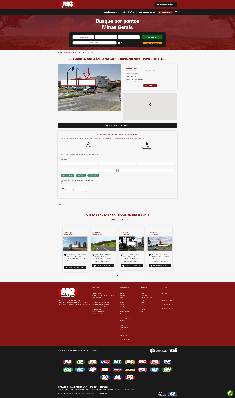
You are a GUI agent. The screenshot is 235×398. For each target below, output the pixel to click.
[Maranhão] (105, 369)
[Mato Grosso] (117, 362)
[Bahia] (68, 362)
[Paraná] (155, 362)
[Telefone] (162, 304)
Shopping (122, 323)
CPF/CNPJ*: (64, 160)
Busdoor (122, 302)
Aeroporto (123, 293)
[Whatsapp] (162, 301)
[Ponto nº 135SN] (160, 244)
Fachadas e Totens (97, 300)
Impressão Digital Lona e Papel (101, 304)
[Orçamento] (165, 12)
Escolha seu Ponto (111, 12)
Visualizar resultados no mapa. (130, 43)
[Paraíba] (130, 377)
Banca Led (123, 300)
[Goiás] (105, 362)
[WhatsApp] (230, 393)
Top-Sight (122, 325)
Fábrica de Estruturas (147, 12)
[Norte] (117, 369)
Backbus (122, 295)
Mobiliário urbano (125, 311)
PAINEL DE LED (96, 309)
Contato (143, 309)
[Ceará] (80, 362)
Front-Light (123, 307)
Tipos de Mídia (128, 12)
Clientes (143, 302)
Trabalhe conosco (146, 307)
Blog (142, 304)
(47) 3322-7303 (146, 148)
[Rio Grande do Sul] (68, 369)
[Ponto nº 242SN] (131, 244)
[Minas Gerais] (142, 362)
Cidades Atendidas (146, 297)
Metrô (121, 309)
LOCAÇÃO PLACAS (67, 175)
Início (60, 52)
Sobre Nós (144, 295)
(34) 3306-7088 (146, 146)
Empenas (122, 304)
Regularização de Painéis (99, 313)
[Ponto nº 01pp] (103, 244)
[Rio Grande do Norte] (167, 369)
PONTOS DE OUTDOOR (126, 339)
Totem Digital (124, 327)
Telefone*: (63, 167)
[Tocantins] (105, 377)
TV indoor (123, 332)
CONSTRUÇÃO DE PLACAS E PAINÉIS (103, 295)
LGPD (142, 311)
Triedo (122, 330)
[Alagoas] (117, 377)
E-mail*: (140, 160)
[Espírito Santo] (92, 362)
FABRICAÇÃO (80, 175)
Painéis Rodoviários (125, 318)
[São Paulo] (92, 369)
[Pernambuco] (167, 362)
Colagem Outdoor (97, 293)
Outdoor (67, 52)
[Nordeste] (130, 369)
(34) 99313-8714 (88, 146)
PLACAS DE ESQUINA (98, 311)
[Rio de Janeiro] (155, 369)
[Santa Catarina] (80, 369)
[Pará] (142, 369)
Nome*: (101, 160)
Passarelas (123, 320)
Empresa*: (121, 167)
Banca (121, 297)
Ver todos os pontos (117, 220)
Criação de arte (145, 300)
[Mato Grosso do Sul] (130, 362)
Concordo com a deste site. (78, 180)
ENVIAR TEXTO (93, 175)
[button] (150, 104)
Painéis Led (123, 316)
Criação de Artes (97, 297)
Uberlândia (77, 52)
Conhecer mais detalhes (74, 263)
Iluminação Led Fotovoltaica (100, 302)
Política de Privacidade (80, 180)
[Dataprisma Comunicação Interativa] (102, 393)
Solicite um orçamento (167, 4)
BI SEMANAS (123, 335)
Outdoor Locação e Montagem (101, 307)
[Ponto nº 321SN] (75, 244)
